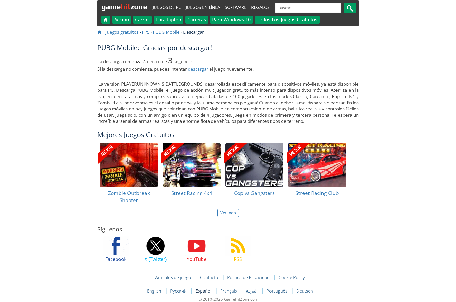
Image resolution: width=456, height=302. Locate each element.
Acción (121, 19)
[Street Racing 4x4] (192, 165)
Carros (142, 19)
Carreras (196, 19)
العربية (252, 291)
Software (235, 7)
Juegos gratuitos (122, 32)
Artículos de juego (173, 277)
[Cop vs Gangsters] (254, 165)
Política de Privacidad (248, 277)
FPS (145, 32)
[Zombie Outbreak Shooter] (129, 165)
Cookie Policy (292, 277)
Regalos (260, 7)
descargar (198, 69)
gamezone (124, 6)
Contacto (209, 277)
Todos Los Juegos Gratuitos (287, 19)
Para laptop (168, 19)
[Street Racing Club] (317, 165)
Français (229, 291)
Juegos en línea (203, 7)
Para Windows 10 (231, 19)
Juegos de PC (167, 7)
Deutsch (304, 291)
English (154, 291)
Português (277, 291)
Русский (179, 291)
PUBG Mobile (166, 32)
